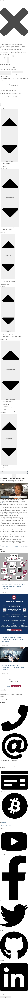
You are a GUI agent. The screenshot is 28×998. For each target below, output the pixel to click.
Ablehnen (9, 72)
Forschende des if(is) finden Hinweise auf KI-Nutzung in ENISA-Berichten (13, 667)
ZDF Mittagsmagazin (6, 502)
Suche (1, 471)
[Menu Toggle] (0, 104)
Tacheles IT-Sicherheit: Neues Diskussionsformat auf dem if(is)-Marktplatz (13, 639)
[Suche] (27, 472)
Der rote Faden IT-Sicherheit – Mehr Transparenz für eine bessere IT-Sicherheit (13, 586)
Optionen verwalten (5, 64)
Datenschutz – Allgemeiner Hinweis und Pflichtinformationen (14, 78)
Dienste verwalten (5, 66)
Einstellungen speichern (5, 74)
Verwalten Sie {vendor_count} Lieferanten (10, 67)
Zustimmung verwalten (5, 997)
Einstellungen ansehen (17, 72)
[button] (14, 22)
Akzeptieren (3, 72)
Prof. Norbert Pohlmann (12, 513)
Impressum (3, 80)
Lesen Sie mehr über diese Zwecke (8, 69)
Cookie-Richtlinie (5, 76)
